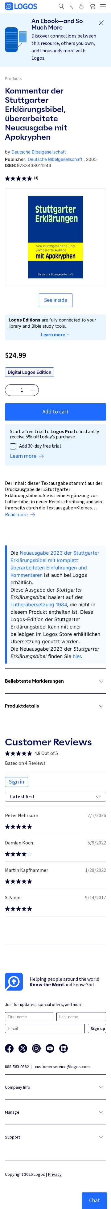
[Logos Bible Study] (21, 6)
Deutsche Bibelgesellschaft (38, 151)
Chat (94, 1200)
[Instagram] (36, 1048)
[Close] (101, 23)
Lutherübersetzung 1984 (38, 604)
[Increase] (33, 390)
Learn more (53, 334)
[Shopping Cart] (92, 6)
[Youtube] (50, 1048)
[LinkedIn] (63, 1048)
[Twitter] (22, 1048)
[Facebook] (9, 1048)
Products (13, 79)
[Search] (61, 6)
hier (77, 656)
